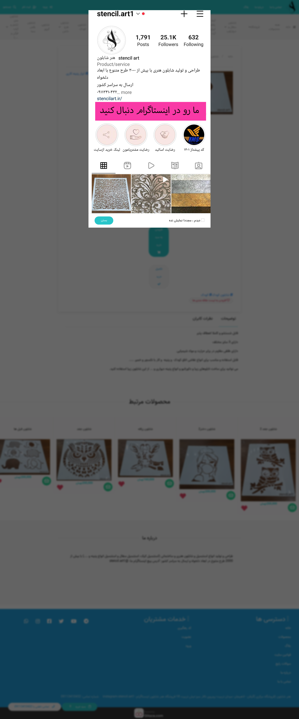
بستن (104, 220)
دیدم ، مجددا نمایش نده (185, 220)
